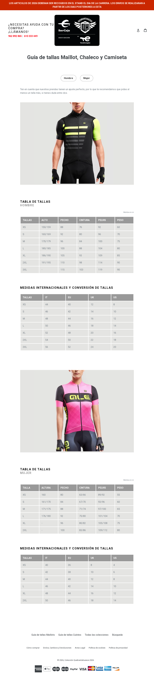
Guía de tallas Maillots (43, 634)
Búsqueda (117, 634)
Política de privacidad (118, 648)
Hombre (68, 78)
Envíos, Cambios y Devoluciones (57, 648)
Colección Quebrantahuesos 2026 (79, 660)
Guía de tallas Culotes (69, 634)
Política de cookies (97, 648)
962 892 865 (15, 36)
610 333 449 (30, 36)
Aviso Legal (80, 648)
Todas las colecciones (96, 634)
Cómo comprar (33, 648)
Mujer (86, 78)
